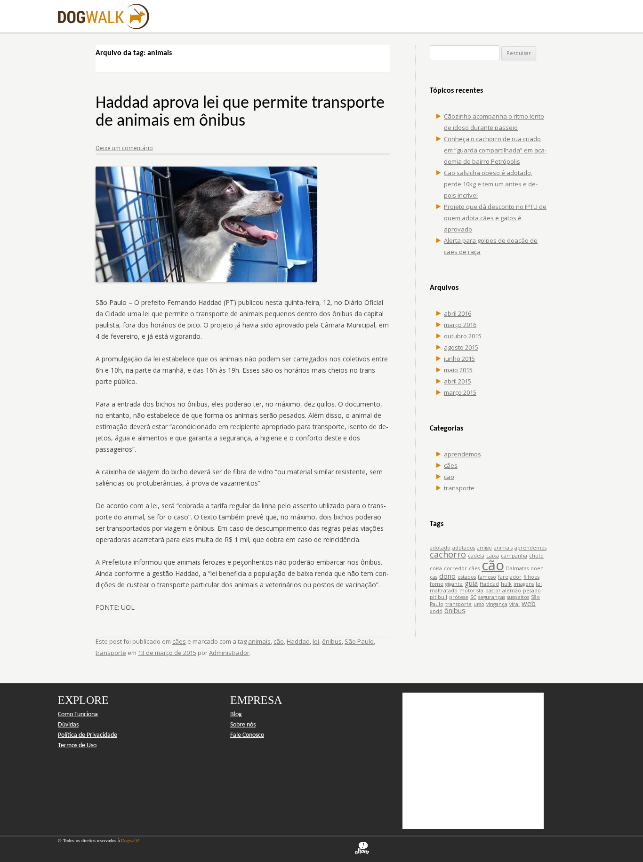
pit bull (438, 597)
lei (316, 641)
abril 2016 (457, 313)
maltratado (444, 590)
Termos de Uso (77, 745)
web (529, 603)
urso (479, 604)
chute (536, 555)
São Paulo (359, 641)
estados (467, 577)
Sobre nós (243, 724)
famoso (487, 577)
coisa (436, 568)
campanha (514, 555)
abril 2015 (457, 381)
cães (179, 641)
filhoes (531, 577)
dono (447, 576)
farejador (510, 577)
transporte (111, 652)
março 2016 (460, 324)
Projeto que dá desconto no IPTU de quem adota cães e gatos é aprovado (495, 217)
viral (514, 604)
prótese (458, 597)
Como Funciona (78, 714)
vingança (496, 604)
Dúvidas (68, 724)
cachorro (448, 554)
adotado (440, 547)
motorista (471, 590)
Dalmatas (517, 568)
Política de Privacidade (87, 735)
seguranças (491, 597)
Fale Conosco (247, 735)
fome (436, 584)
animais (259, 641)
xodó (436, 611)
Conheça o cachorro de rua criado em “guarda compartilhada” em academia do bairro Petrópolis (495, 150)
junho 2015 (459, 358)
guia (471, 583)
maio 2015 (458, 370)
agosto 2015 (461, 347)
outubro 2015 (463, 336)
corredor (455, 568)
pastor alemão (503, 590)
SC (473, 597)
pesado (532, 590)
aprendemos (462, 454)
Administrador (229, 652)
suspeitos (518, 597)
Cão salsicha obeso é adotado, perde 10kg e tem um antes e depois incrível (491, 184)
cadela (476, 555)
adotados (463, 547)
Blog (236, 714)
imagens (524, 584)
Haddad (298, 641)
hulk (506, 584)
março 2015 (460, 392)
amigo (484, 547)
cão (278, 641)
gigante (454, 584)
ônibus (332, 641)
